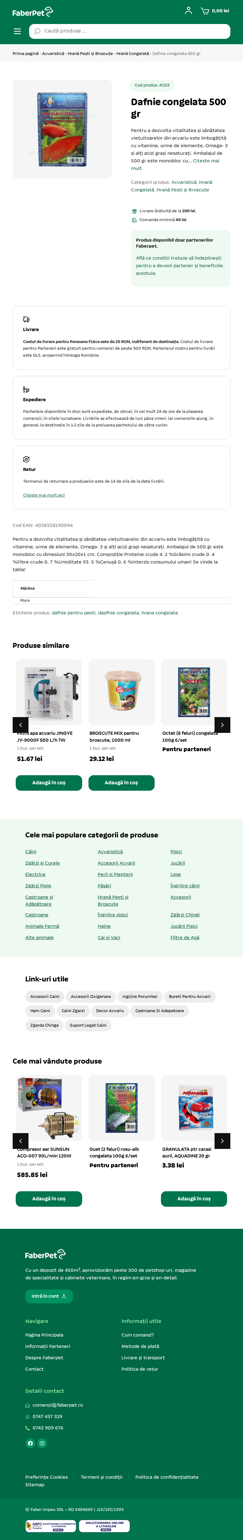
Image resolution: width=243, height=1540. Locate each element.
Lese (176, 874)
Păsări (104, 886)
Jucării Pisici (184, 926)
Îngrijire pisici (113, 915)
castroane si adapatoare (159, 1011)
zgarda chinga (44, 1025)
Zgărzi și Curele (42, 863)
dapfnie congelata (118, 613)
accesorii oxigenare (91, 996)
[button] (222, 725)
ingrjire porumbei (140, 996)
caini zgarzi (73, 1011)
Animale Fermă (42, 926)
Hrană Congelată (132, 53)
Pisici (176, 852)
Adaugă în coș (48, 783)
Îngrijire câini (185, 886)
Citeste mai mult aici (44, 495)
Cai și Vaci (109, 937)
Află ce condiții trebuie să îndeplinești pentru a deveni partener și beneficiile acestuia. (179, 266)
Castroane (36, 915)
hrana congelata (159, 613)
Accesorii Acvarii (116, 863)
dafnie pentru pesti (74, 613)
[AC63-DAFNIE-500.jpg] (62, 129)
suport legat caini (88, 1025)
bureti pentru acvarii (190, 996)
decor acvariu (110, 1011)
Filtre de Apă (185, 937)
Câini (30, 852)
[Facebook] (30, 1443)
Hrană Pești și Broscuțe (90, 53)
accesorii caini (44, 996)
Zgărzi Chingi (185, 915)
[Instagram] (42, 1443)
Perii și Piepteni (115, 874)
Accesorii (181, 897)
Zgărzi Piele (38, 886)
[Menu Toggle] (17, 31)
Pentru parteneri (186, 749)
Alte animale (39, 937)
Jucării (178, 863)
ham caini (40, 1011)
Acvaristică (53, 53)
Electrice (35, 874)
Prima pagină (26, 53)
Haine (104, 926)
